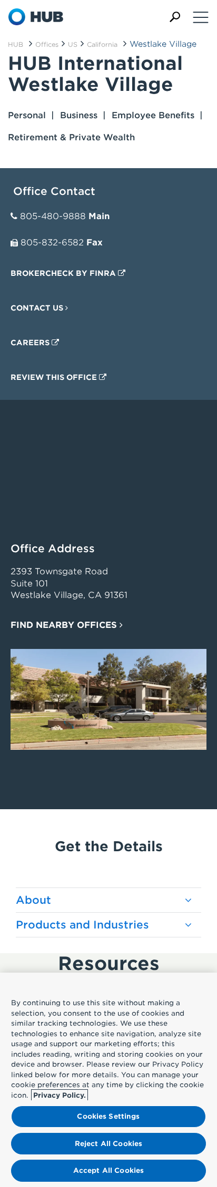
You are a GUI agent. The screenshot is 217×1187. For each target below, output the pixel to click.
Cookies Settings (108, 1116)
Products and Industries (82, 924)
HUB (15, 44)
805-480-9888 (53, 216)
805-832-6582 (52, 242)
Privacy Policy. (59, 1095)
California (102, 44)
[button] (175, 17)
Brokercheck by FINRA (64, 273)
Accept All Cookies (108, 1170)
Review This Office (55, 377)
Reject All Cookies (108, 1144)
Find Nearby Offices (65, 625)
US (72, 44)
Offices (46, 44)
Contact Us (38, 308)
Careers (31, 342)
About (33, 900)
